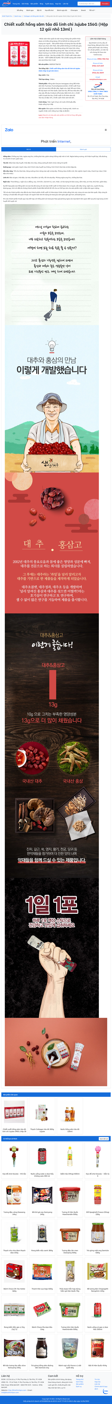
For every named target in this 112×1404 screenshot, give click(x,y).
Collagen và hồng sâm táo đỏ (34, 16)
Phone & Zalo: (98, 59)
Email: (98, 78)
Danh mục (17, 16)
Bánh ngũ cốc (62, 10)
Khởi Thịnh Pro (7, 16)
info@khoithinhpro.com (10, 1392)
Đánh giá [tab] (83, 149)
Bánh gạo (30, 10)
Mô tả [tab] (29, 149)
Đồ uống (20, 10)
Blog (41, 3)
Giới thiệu (25, 3)
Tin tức (97, 1379)
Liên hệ (65, 3)
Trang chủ (16, 3)
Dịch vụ (78, 1386)
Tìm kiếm (105, 3)
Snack (83, 10)
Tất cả (91, 10)
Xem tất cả (104, 1139)
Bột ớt (39, 10)
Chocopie (74, 10)
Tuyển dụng (49, 3)
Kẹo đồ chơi (49, 10)
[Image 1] (18, 68)
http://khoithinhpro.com (17, 1390)
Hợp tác (58, 3)
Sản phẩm (34, 3)
